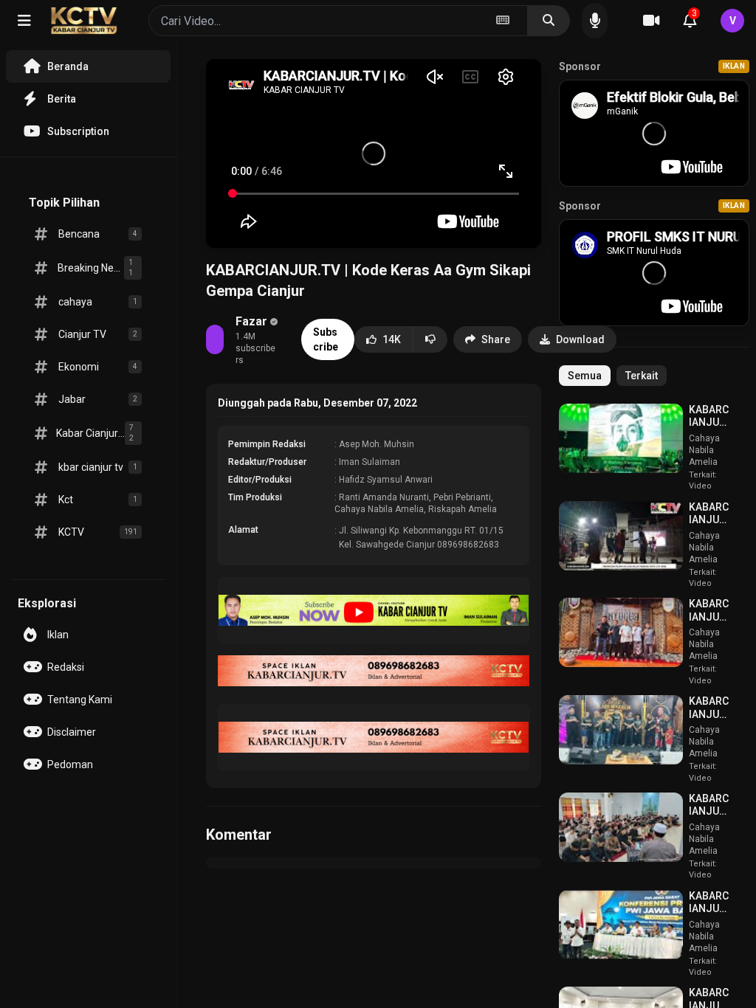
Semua (585, 376)
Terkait (641, 376)
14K (391, 339)
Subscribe (325, 339)
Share (495, 339)
